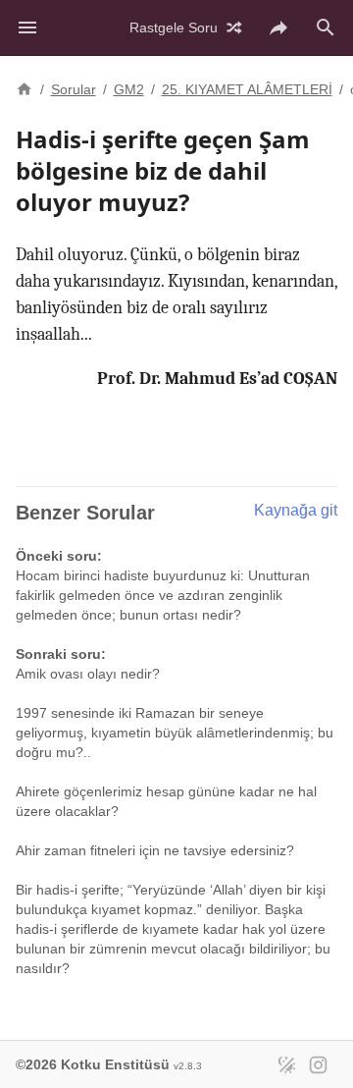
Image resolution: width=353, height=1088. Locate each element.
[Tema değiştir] (286, 1064)
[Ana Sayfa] (24, 87)
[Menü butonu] (27, 27)
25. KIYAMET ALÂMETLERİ (247, 89)
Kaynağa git (295, 510)
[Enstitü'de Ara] (325, 27)
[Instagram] (317, 1064)
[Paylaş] (278, 27)
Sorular (73, 89)
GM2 (129, 89)
